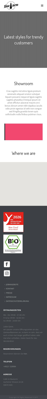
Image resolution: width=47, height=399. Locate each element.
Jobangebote (12, 284)
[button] (23, 182)
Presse (9, 293)
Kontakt (10, 288)
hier (25, 354)
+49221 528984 (9, 366)
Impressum (11, 297)
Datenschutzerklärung (17, 301)
